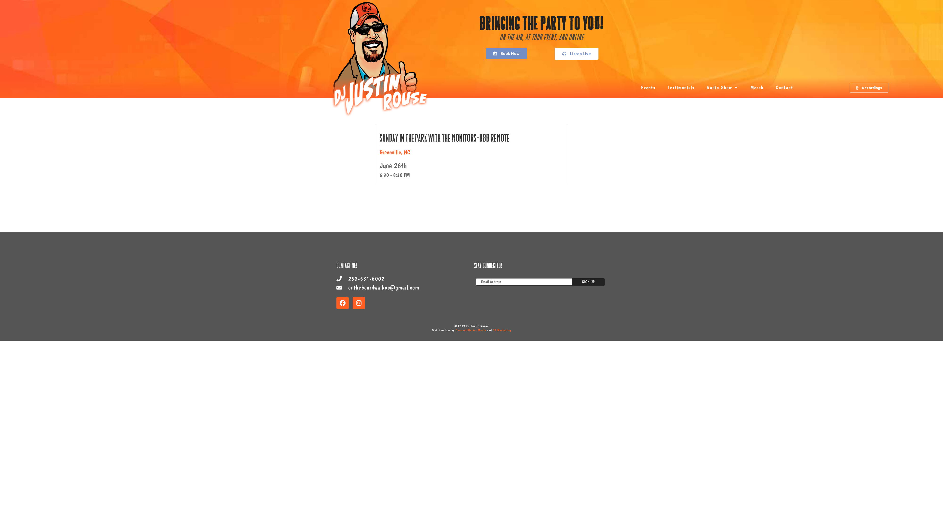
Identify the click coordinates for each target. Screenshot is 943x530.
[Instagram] (359, 303)
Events (648, 88)
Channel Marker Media (471, 330)
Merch (756, 88)
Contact (784, 88)
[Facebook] (342, 303)
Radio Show (719, 88)
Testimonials (681, 88)
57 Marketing (502, 330)
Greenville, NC (395, 152)
